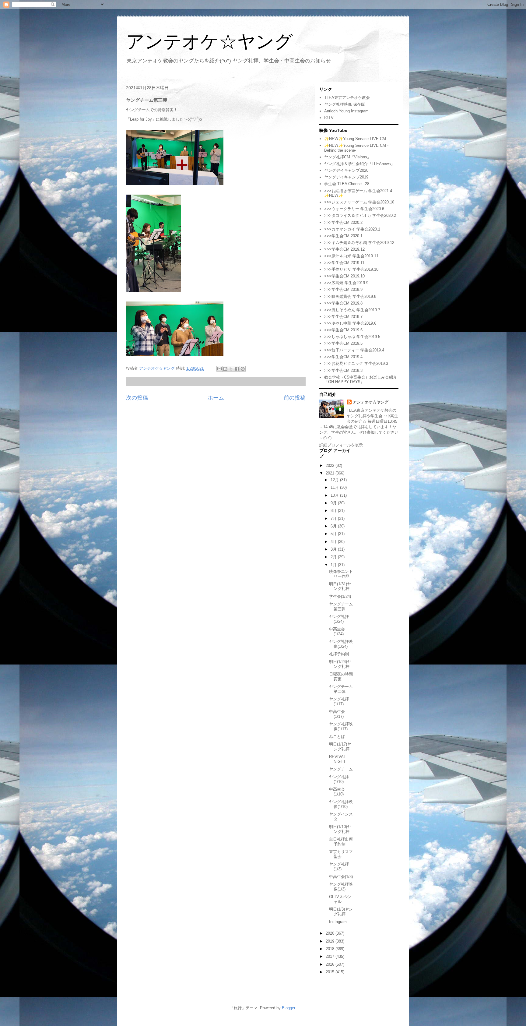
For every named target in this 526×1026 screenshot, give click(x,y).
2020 (330, 933)
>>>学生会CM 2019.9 (343, 289)
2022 (330, 465)
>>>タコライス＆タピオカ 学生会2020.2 (360, 215)
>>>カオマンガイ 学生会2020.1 (352, 229)
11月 (335, 487)
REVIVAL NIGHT (337, 759)
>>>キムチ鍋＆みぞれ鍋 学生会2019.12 (359, 242)
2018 (330, 949)
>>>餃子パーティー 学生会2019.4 (354, 350)
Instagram (338, 921)
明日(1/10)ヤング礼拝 (340, 829)
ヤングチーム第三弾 (341, 606)
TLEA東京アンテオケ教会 (347, 97)
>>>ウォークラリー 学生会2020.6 (354, 208)
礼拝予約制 (339, 654)
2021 (330, 473)
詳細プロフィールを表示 (341, 445)
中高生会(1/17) (337, 714)
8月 (334, 510)
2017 (330, 956)
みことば (337, 736)
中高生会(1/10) (337, 791)
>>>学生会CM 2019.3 (343, 370)
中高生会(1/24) (337, 631)
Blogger (288, 1008)
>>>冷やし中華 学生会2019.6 (350, 323)
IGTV (329, 117)
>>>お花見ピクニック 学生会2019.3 (356, 363)
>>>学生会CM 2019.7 (343, 316)
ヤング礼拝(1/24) (339, 619)
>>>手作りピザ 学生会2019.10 (351, 269)
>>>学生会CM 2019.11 (344, 262)
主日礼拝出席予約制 (341, 841)
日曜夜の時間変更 (341, 676)
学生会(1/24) (340, 596)
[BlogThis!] (225, 369)
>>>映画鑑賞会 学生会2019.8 (350, 296)
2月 (334, 557)
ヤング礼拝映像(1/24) (341, 644)
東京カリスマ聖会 (341, 854)
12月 (335, 480)
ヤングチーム (341, 769)
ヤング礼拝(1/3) (339, 866)
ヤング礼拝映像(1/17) (341, 726)
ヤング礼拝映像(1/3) (341, 886)
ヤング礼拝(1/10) (339, 779)
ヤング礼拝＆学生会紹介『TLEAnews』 (359, 163)
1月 (334, 564)
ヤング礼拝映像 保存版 (344, 104)
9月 (334, 503)
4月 (334, 541)
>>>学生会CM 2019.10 (344, 276)
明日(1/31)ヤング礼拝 (340, 586)
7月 (334, 518)
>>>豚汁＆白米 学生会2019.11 (351, 256)
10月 (335, 495)
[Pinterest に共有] (243, 369)
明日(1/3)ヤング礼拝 (341, 911)
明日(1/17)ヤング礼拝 (340, 746)
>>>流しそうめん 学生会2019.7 (352, 310)
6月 (334, 526)
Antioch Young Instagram (346, 111)
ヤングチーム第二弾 (341, 689)
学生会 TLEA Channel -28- (347, 184)
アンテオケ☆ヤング (209, 41)
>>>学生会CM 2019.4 (343, 356)
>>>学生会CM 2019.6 (343, 330)
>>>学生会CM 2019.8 (343, 303)
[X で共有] (231, 369)
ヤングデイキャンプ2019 (346, 177)
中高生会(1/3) (341, 876)
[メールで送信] (219, 369)
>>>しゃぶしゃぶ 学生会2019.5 (352, 336)
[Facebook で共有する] (237, 369)
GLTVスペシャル (340, 899)
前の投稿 (295, 398)
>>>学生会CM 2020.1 (343, 236)
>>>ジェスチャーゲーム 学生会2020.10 (359, 202)
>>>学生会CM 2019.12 (344, 249)
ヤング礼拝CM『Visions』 (347, 157)
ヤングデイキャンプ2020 (346, 170)
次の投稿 (137, 398)
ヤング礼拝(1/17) (339, 701)
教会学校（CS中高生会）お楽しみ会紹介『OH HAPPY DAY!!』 (360, 379)
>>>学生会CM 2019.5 (343, 343)
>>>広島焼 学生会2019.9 (346, 282)
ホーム (216, 398)
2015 (330, 972)
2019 (330, 941)
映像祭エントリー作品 (341, 574)
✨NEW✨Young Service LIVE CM (355, 138)
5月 (334, 533)
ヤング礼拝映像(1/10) (341, 804)
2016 (330, 964)
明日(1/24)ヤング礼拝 (340, 664)
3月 (334, 549)
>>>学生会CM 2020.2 (343, 222)
